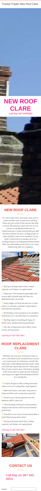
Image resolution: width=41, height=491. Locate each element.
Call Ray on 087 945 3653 (13, 335)
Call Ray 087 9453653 (20, 113)
